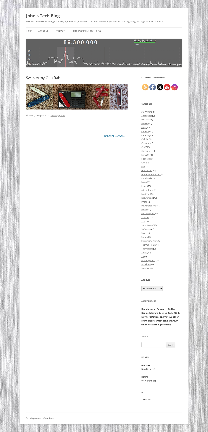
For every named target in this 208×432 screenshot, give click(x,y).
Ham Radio (146, 170)
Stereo (144, 236)
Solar (143, 233)
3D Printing (146, 111)
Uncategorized (148, 260)
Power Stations (148, 205)
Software (145, 229)
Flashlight (146, 158)
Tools (144, 252)
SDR (143, 221)
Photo (144, 201)
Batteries (145, 119)
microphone (147, 190)
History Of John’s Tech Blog (86, 31)
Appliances (146, 115)
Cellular (145, 139)
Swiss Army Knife (149, 240)
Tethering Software (116, 135)
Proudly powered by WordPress (40, 418)
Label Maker (147, 178)
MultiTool (146, 193)
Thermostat (147, 248)
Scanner (145, 217)
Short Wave (147, 225)
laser (143, 182)
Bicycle (144, 123)
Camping (145, 135)
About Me (43, 31)
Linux (144, 186)
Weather (145, 268)
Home (29, 31)
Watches (145, 264)
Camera (145, 131)
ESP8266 (145, 154)
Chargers (145, 143)
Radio (144, 209)
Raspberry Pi (147, 213)
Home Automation (150, 174)
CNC (143, 147)
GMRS (144, 162)
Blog (143, 127)
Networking (147, 197)
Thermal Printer (148, 244)
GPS (143, 166)
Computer (146, 150)
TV (142, 256)
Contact (60, 31)
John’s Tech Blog (43, 16)
